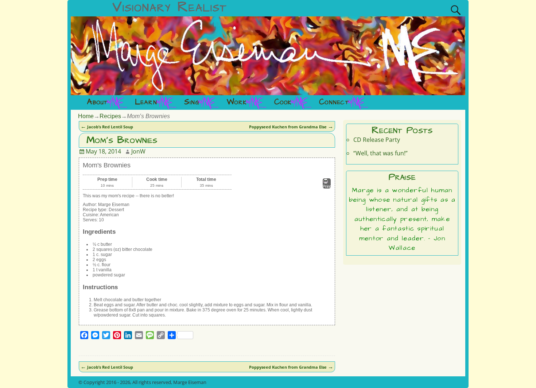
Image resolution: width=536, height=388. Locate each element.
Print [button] (327, 186)
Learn (146, 102)
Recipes (110, 116)
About (97, 102)
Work (237, 102)
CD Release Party (376, 140)
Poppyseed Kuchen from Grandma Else (291, 126)
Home (86, 116)
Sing (191, 102)
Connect (334, 102)
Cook (283, 102)
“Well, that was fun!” (380, 153)
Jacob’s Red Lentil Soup (107, 126)
